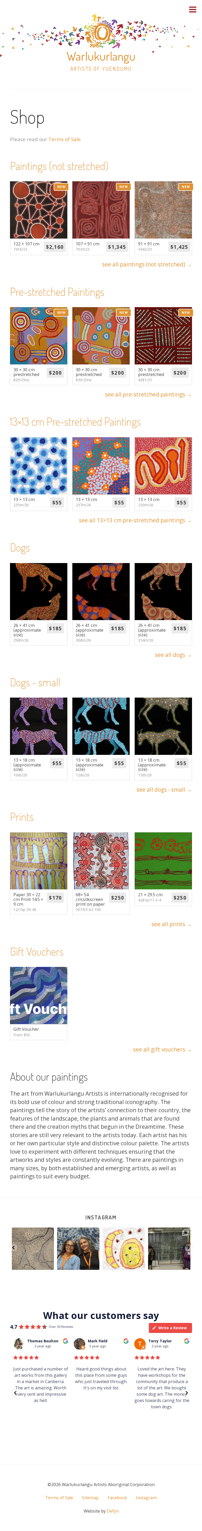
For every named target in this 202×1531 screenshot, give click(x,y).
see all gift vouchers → (162, 1049)
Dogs (20, 547)
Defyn (113, 1511)
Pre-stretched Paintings (57, 291)
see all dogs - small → (164, 789)
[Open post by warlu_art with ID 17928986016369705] (124, 1249)
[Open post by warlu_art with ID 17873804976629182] (33, 1249)
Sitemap (90, 1498)
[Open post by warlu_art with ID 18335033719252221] (169, 1249)
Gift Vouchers (37, 951)
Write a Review (172, 1327)
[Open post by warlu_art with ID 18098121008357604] (78, 1249)
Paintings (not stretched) (59, 166)
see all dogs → (173, 654)
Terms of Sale (64, 139)
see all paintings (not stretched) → (147, 264)
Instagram (101, 1217)
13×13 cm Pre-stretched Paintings (75, 421)
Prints (22, 816)
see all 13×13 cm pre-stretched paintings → (135, 520)
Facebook (117, 1498)
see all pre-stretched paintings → (148, 394)
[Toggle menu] (192, 9)
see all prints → (172, 924)
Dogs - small (35, 682)
